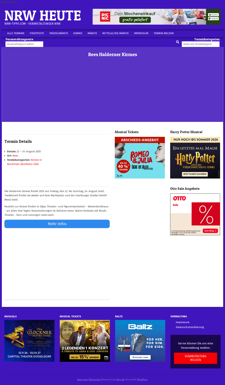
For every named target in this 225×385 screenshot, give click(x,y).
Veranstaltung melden (195, 358)
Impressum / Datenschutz (89, 379)
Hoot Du (121, 379)
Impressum (182, 322)
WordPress (142, 379)
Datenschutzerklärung (190, 327)
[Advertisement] (112, 95)
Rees (15, 155)
